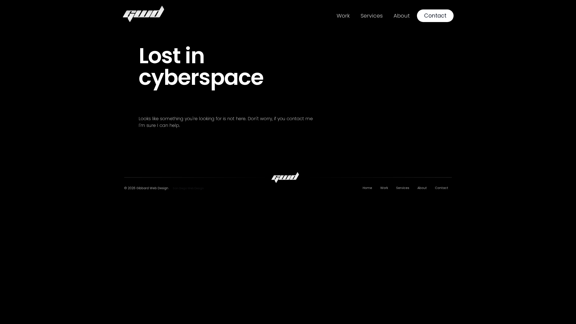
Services (372, 15)
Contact (435, 15)
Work (343, 15)
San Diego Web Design (188, 188)
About (402, 15)
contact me (300, 118)
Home (367, 188)
